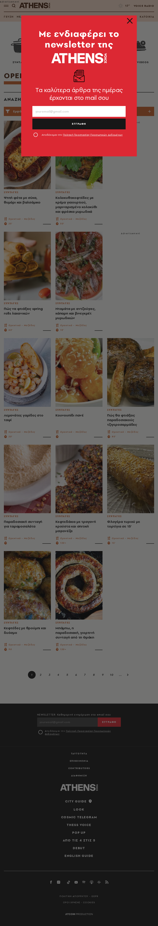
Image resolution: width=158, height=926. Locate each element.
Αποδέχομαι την (82, 134)
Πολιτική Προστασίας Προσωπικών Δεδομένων (93, 135)
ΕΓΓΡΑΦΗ (79, 124)
